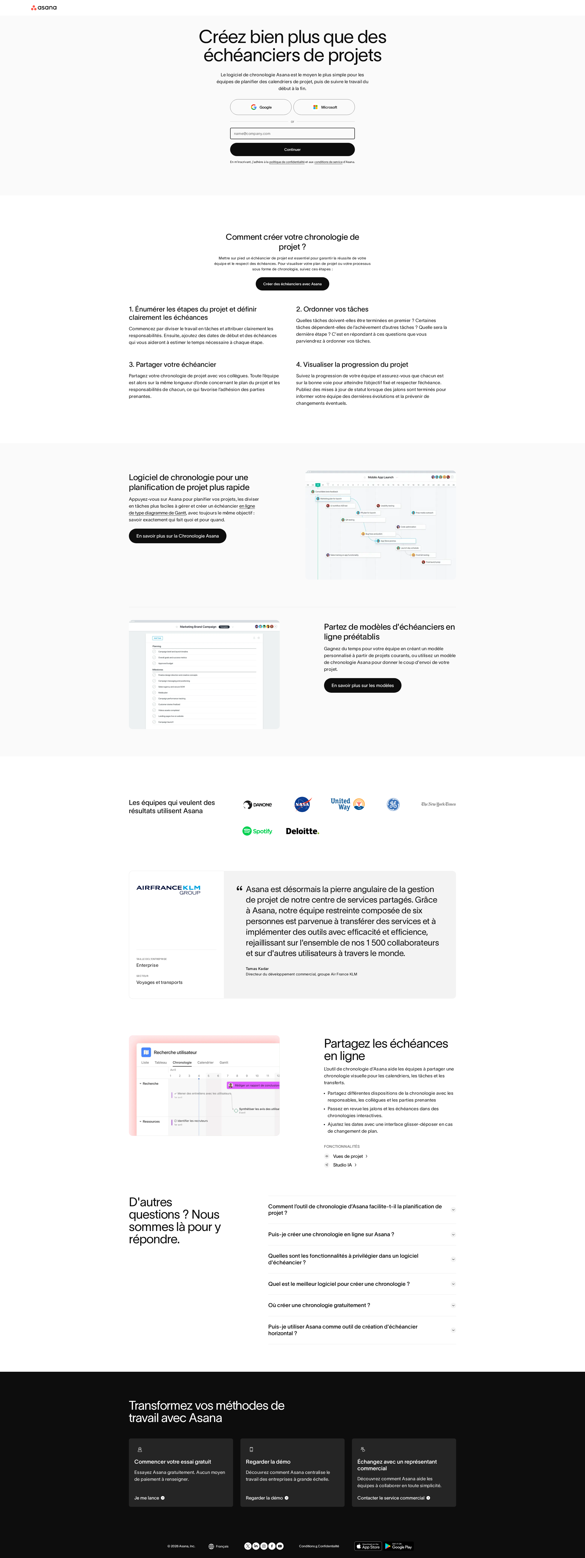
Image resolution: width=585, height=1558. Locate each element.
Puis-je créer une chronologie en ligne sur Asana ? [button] (331, 1234)
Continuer (292, 149)
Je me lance (146, 1497)
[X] (248, 1546)
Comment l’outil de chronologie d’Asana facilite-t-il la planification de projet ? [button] (355, 1209)
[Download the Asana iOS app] (368, 1546)
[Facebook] (272, 1546)
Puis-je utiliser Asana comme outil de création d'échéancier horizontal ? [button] (342, 1330)
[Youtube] (280, 1546)
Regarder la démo (264, 1497)
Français (222, 1546)
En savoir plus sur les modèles (363, 685)
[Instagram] (264, 1546)
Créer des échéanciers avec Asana (292, 284)
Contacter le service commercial (391, 1497)
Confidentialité (328, 1546)
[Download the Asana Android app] (398, 1546)
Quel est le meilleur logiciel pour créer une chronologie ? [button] (339, 1284)
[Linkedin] (256, 1546)
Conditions (307, 1546)
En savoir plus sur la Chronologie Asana (177, 535)
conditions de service (328, 162)
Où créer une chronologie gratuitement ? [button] (319, 1305)
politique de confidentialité (287, 162)
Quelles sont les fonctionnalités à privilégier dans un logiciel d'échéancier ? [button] (343, 1259)
